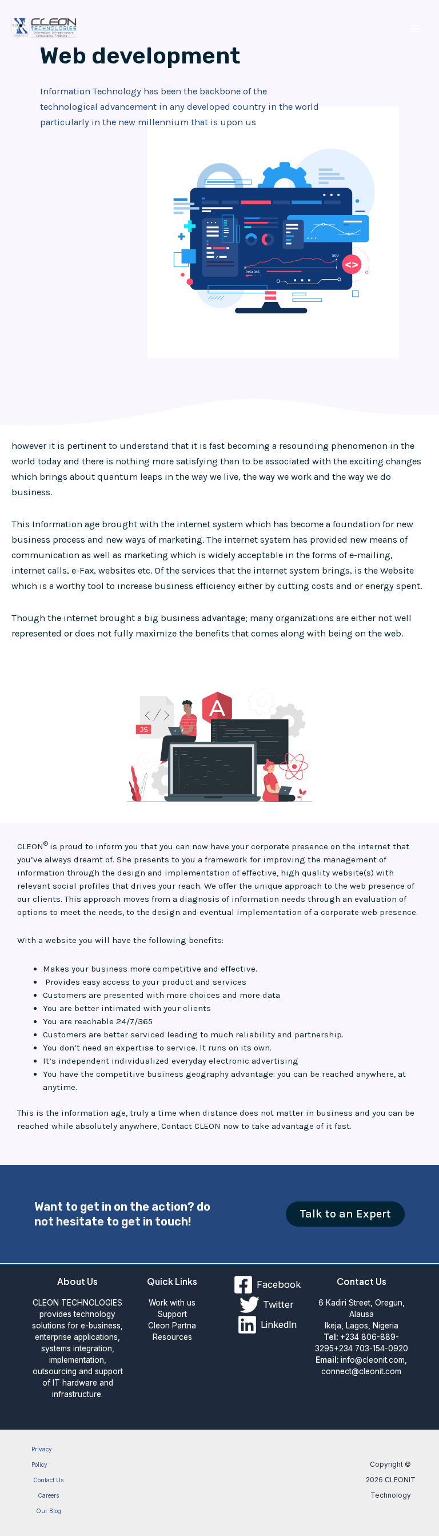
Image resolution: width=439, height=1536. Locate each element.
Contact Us (48, 1480)
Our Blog (48, 1510)
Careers (48, 1495)
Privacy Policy (41, 1457)
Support (172, 1314)
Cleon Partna (172, 1325)
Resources (172, 1337)
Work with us (172, 1302)
